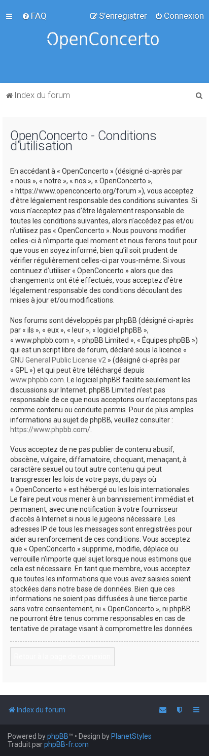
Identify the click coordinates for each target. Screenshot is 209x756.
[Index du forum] (104, 41)
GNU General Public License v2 (58, 360)
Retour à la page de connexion (62, 656)
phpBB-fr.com (66, 744)
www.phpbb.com (37, 380)
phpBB (57, 736)
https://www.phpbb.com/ (50, 429)
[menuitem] (34, 16)
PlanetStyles (131, 736)
